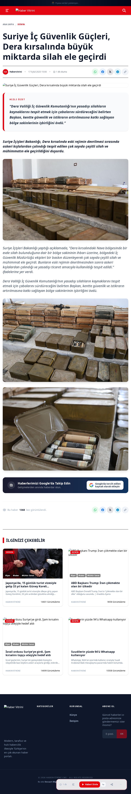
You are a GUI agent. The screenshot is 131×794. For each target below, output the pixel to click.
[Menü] (7, 10)
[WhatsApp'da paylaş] (95, 72)
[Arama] (124, 10)
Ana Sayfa (8, 24)
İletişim (74, 721)
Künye (73, 714)
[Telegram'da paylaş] (118, 72)
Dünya (21, 24)
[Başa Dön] (121, 784)
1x (103, 784)
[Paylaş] (112, 784)
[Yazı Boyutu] (73, 784)
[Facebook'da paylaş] (103, 72)
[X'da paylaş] (110, 72)
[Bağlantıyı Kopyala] (125, 72)
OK (121, 733)
